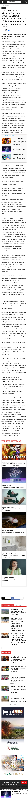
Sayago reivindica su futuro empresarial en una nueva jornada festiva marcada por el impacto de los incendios (18, 700)
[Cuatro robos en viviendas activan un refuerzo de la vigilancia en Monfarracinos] (5, 668)
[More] (22, 598)
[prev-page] (2, 648)
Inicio (2, 5)
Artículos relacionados (7, 605)
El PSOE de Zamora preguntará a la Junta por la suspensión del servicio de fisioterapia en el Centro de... (18, 659)
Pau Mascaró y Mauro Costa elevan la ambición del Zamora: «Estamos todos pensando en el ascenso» (18, 679)
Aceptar (24, 782)
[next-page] (5, 648)
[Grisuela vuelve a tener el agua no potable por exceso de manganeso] (5, 611)
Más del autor (18, 605)
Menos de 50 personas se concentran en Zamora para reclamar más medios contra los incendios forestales (18, 689)
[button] (2, 2)
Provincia (7, 5)
